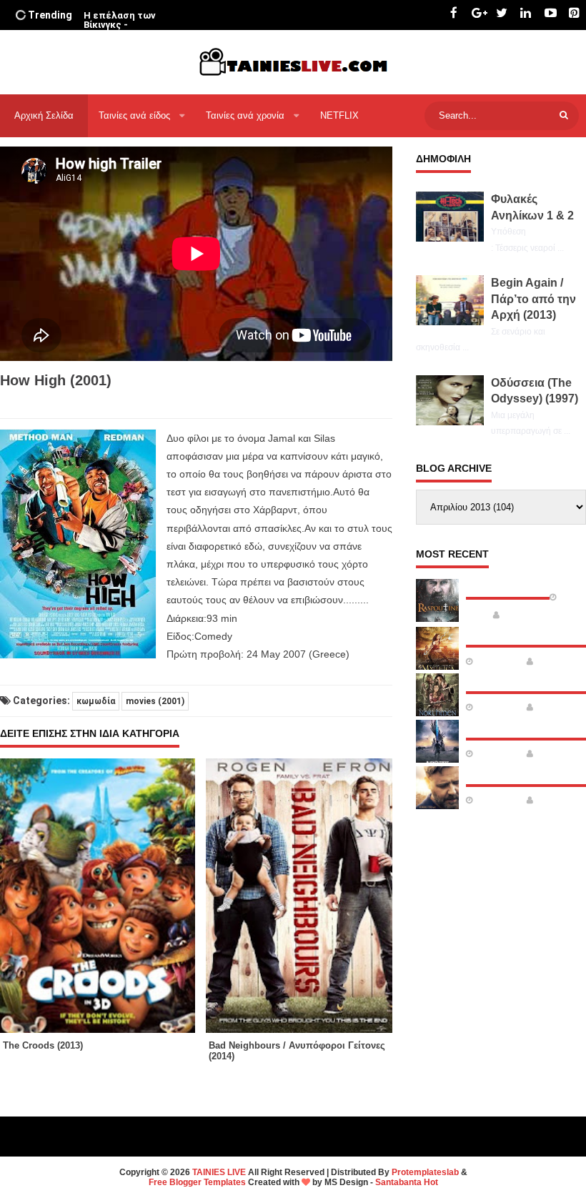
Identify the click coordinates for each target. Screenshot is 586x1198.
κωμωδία (95, 701)
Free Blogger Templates (197, 1182)
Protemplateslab (425, 1172)
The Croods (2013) (43, 1045)
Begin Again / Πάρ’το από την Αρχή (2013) (533, 299)
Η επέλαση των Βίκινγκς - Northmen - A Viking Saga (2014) (125, 29)
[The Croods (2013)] (103, 895)
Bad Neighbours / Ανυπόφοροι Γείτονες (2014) (297, 1050)
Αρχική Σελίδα (44, 115)
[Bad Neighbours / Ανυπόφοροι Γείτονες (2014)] (309, 895)
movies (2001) (155, 701)
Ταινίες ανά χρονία (246, 115)
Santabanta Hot (406, 1182)
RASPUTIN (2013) (508, 585)
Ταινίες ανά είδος (136, 115)
